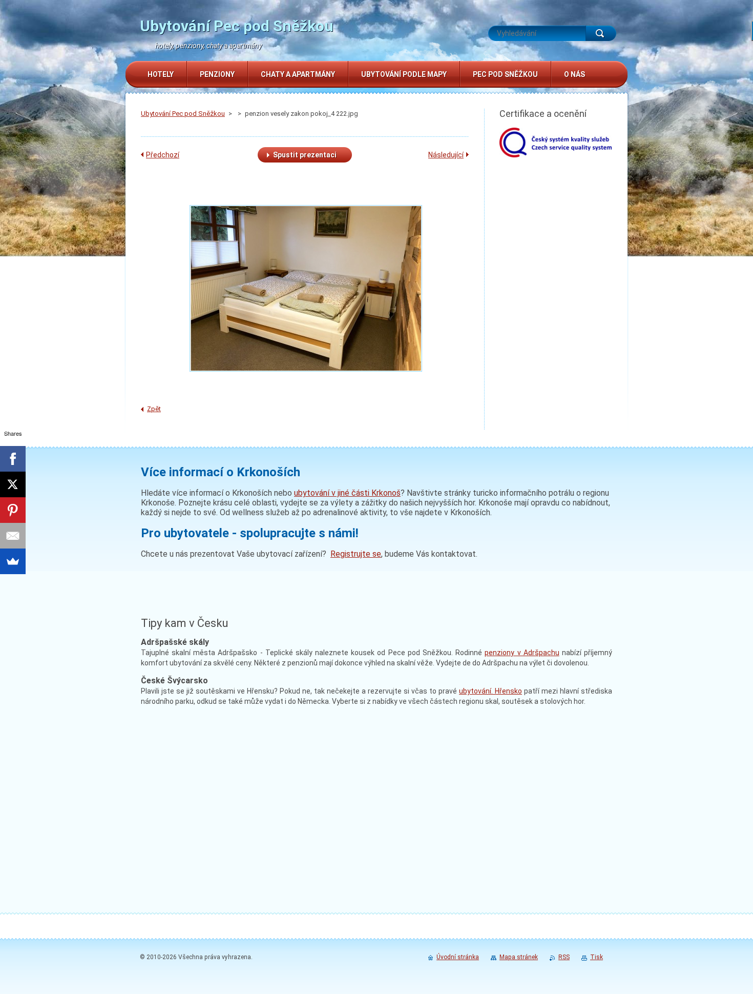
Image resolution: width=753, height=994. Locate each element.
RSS (564, 957)
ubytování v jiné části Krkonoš (347, 493)
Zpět (154, 409)
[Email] (13, 536)
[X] (13, 484)
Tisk (596, 957)
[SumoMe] (13, 561)
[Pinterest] (13, 510)
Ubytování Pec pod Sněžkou (183, 113)
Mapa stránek (518, 957)
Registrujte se (355, 554)
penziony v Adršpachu (522, 652)
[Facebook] (13, 459)
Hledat (600, 33)
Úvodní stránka (457, 957)
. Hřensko (490, 691)
